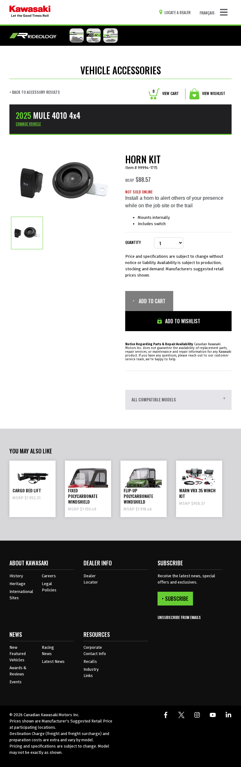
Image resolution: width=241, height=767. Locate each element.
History (16, 576)
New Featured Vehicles (17, 653)
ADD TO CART (151, 301)
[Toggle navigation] (224, 12)
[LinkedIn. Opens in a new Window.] (228, 715)
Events (15, 682)
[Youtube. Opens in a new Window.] (213, 715)
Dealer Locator (90, 579)
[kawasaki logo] (30, 12)
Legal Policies (49, 586)
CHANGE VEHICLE (28, 123)
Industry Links (91, 672)
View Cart (166, 93)
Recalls (90, 661)
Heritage (17, 583)
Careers (49, 576)
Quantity (133, 242)
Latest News (53, 661)
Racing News (48, 650)
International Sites (21, 594)
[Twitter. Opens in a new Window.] (181, 715)
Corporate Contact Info (94, 650)
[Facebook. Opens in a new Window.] (166, 715)
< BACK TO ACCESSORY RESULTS (34, 92)
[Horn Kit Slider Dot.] (27, 232)
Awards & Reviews (17, 670)
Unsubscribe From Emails (179, 617)
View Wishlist (213, 93)
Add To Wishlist (182, 321)
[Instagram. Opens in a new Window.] (197, 715)
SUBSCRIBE (176, 598)
